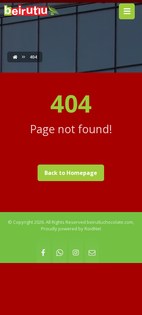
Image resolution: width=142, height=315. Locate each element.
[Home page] (15, 57)
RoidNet (92, 228)
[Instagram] (76, 250)
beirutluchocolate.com (110, 222)
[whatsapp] (60, 250)
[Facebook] (43, 250)
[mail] (92, 250)
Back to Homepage (70, 173)
